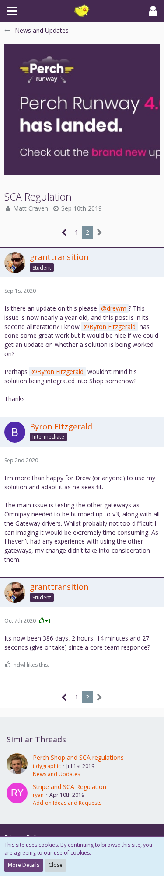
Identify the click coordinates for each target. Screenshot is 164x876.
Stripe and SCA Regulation (69, 787)
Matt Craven (30, 208)
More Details (23, 865)
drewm (116, 308)
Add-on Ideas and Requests (67, 803)
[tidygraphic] (17, 765)
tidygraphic (47, 766)
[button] (11, 11)
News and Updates (56, 774)
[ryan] (17, 795)
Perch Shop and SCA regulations (78, 757)
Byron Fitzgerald (112, 326)
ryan (38, 795)
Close (56, 865)
